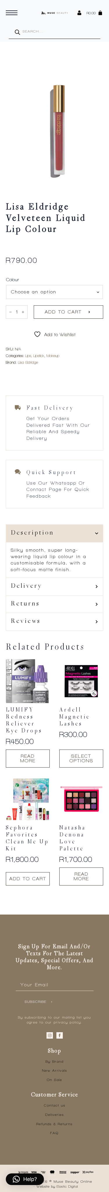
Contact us (54, 1105)
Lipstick (38, 356)
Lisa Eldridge (28, 362)
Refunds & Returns (54, 1124)
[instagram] (50, 1035)
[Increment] (23, 312)
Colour (12, 279)
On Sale (54, 1080)
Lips (28, 356)
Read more (27, 758)
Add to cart (63, 311)
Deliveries (54, 1114)
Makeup (53, 356)
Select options (81, 758)
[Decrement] (10, 312)
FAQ (54, 1133)
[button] (25, 1179)
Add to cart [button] (27, 878)
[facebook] (59, 1035)
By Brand (55, 1061)
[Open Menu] (11, 13)
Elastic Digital (67, 1186)
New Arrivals (54, 1070)
